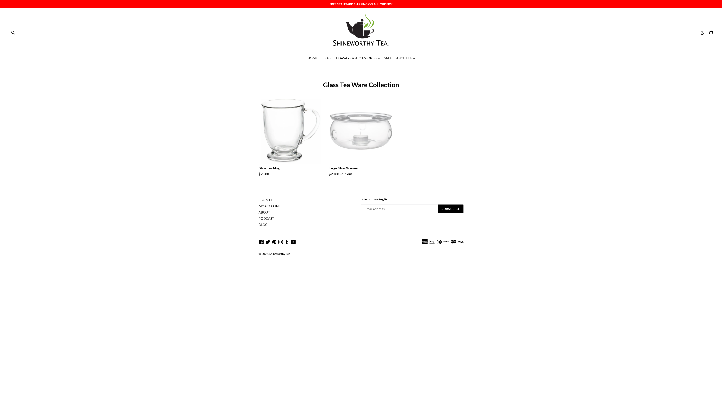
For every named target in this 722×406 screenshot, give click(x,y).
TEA (327, 58)
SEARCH (265, 200)
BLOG (263, 225)
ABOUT (264, 212)
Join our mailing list (375, 199)
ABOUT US (406, 58)
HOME (312, 58)
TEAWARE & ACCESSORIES (358, 58)
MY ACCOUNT (270, 206)
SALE (388, 58)
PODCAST (266, 218)
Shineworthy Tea (279, 253)
